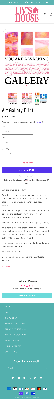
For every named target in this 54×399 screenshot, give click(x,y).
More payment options (27, 176)
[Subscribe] (46, 368)
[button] (3, 14)
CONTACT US (11, 318)
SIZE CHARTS (11, 352)
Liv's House (23, 397)
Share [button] (7, 267)
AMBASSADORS (12, 340)
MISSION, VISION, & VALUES (18, 335)
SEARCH (8, 307)
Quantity (5, 149)
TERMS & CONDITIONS (15, 329)
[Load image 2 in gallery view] (27, 98)
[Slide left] (3, 99)
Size (3, 127)
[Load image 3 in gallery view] (41, 98)
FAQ (7, 312)
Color (4, 138)
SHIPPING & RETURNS (15, 323)
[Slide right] (51, 99)
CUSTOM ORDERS (13, 346)
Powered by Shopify (33, 397)
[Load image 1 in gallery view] (12, 98)
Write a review (27, 295)
